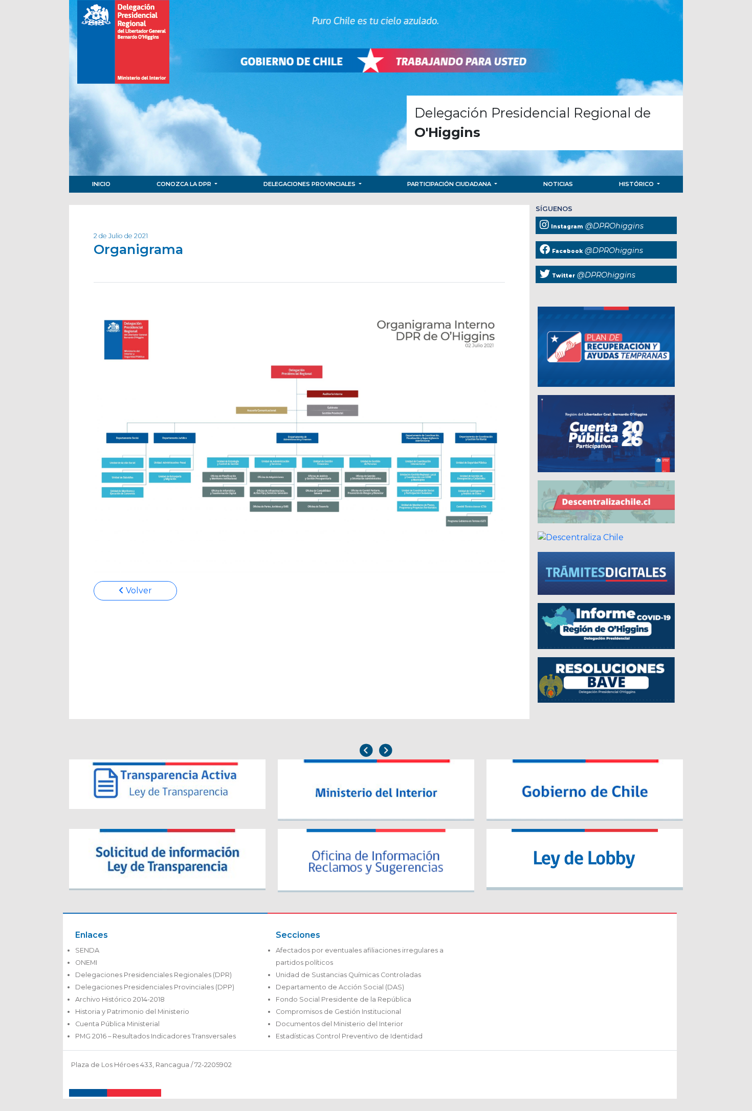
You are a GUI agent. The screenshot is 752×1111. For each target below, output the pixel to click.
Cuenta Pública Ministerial (117, 1024)
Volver (138, 590)
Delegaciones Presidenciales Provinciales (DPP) (154, 987)
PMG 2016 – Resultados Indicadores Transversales (155, 1036)
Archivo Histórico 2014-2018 (120, 999)
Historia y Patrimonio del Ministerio (132, 1011)
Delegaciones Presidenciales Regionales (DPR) (153, 975)
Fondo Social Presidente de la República (343, 999)
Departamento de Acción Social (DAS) (340, 987)
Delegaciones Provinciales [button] (310, 184)
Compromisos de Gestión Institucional (338, 1011)
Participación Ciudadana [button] (450, 184)
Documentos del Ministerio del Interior (339, 1024)
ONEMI (86, 962)
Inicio (101, 184)
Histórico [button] (637, 184)
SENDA (87, 950)
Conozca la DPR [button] (185, 184)
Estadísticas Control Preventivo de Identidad (349, 1036)
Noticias (558, 184)
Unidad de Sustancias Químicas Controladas (348, 975)
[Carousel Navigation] (376, 751)
